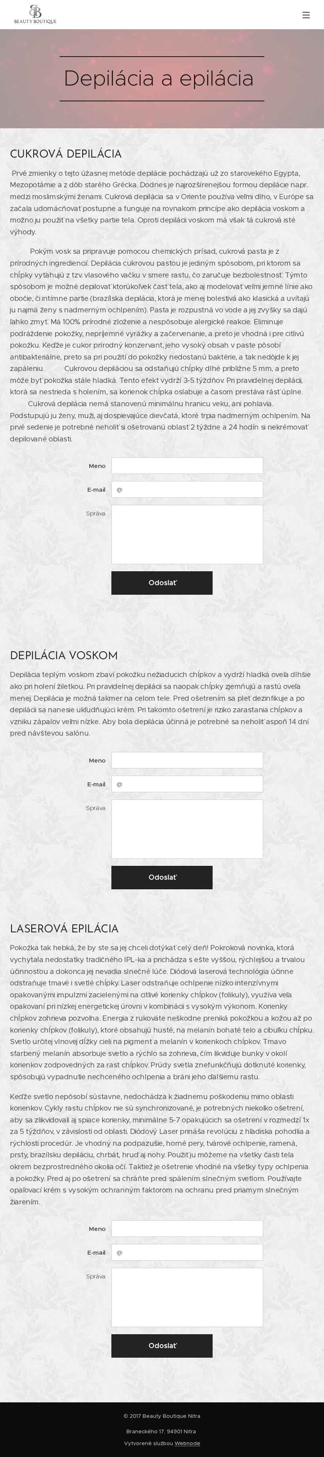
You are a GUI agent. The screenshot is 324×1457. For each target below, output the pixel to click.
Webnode (187, 1443)
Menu (306, 15)
